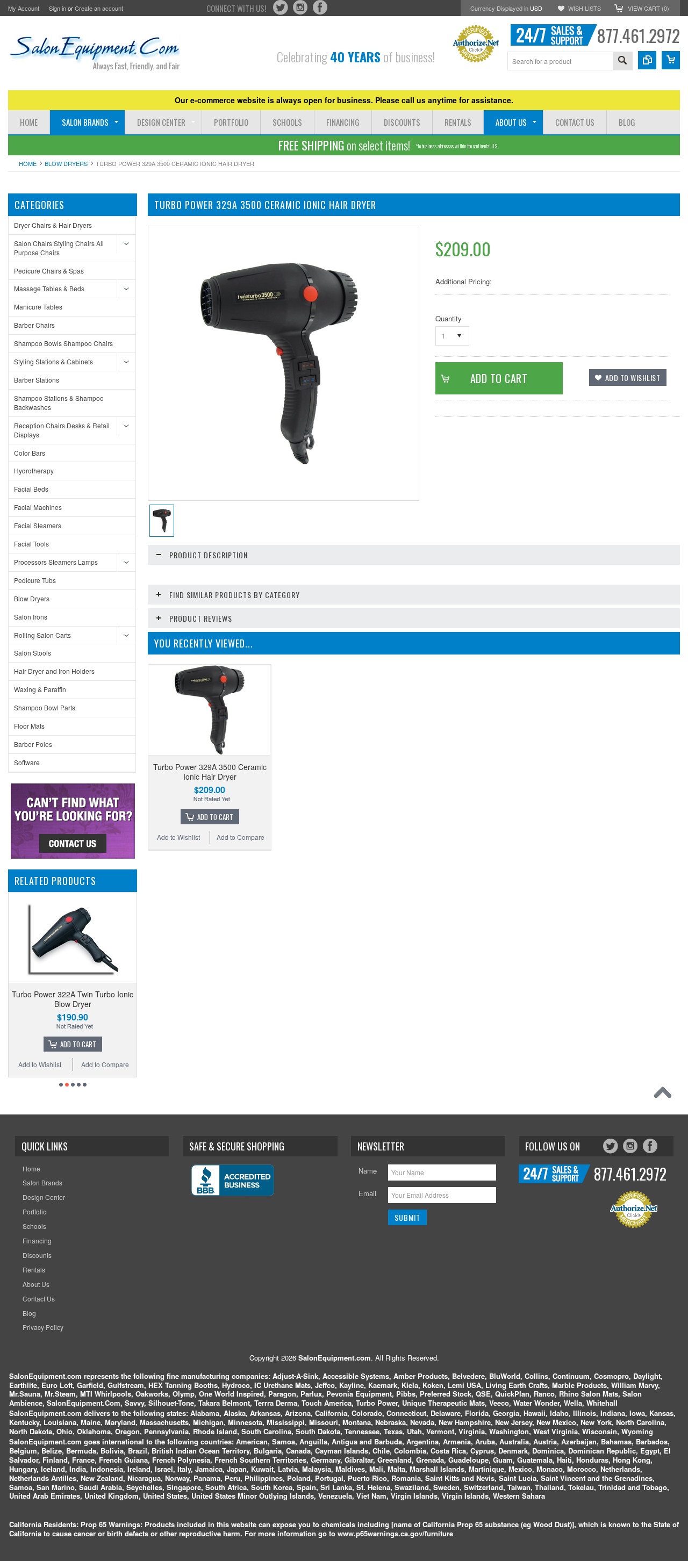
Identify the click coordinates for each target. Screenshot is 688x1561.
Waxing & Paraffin (40, 689)
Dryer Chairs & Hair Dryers (53, 224)
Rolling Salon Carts (42, 634)
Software (27, 762)
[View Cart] (671, 60)
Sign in (57, 8)
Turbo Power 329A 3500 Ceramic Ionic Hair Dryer (210, 771)
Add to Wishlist (115, 1064)
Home (28, 163)
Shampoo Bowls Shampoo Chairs (63, 343)
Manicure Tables (38, 306)
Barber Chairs (34, 324)
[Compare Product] (647, 60)
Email (367, 1193)
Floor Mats (29, 725)
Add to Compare (53, 1064)
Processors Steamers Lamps (56, 561)
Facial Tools (31, 543)
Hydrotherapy (34, 470)
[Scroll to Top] (665, 1095)
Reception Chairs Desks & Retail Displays (62, 430)
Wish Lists (584, 8)
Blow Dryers (66, 163)
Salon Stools (32, 652)
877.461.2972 (638, 35)
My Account (23, 8)
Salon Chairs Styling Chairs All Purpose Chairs (59, 248)
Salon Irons (30, 616)
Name (368, 1171)
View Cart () (648, 8)
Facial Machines (38, 507)
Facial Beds (31, 488)
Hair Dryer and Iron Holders (54, 670)
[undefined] (278, 462)
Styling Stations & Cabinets (53, 361)
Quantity (448, 318)
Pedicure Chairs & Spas (49, 270)
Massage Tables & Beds (49, 288)
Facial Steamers (37, 525)
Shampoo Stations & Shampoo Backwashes (59, 402)
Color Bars (29, 452)
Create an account (99, 8)
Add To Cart (215, 816)
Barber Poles (33, 744)
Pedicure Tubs (35, 580)
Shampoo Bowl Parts (44, 707)
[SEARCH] (622, 61)
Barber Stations (36, 379)
